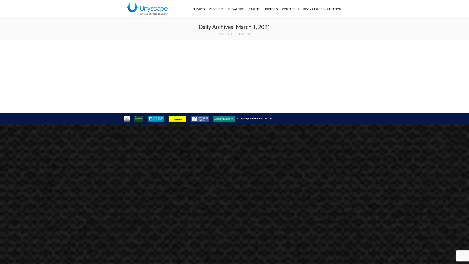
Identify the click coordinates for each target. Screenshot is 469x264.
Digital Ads (134, 107)
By (160, 107)
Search (144, 107)
